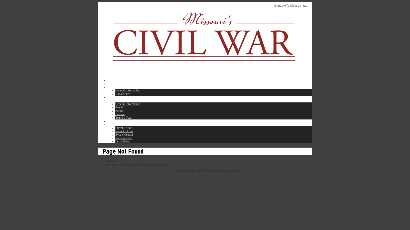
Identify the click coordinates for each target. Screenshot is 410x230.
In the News (122, 141)
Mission (111, 83)
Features (120, 114)
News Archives (124, 131)
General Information (127, 90)
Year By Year (123, 117)
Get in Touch (115, 121)
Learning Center (116, 100)
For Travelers (115, 97)
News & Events (116, 124)
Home (110, 80)
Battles (119, 110)
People (119, 107)
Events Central (124, 134)
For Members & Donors (121, 87)
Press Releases (123, 138)
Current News (123, 127)
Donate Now (122, 93)
